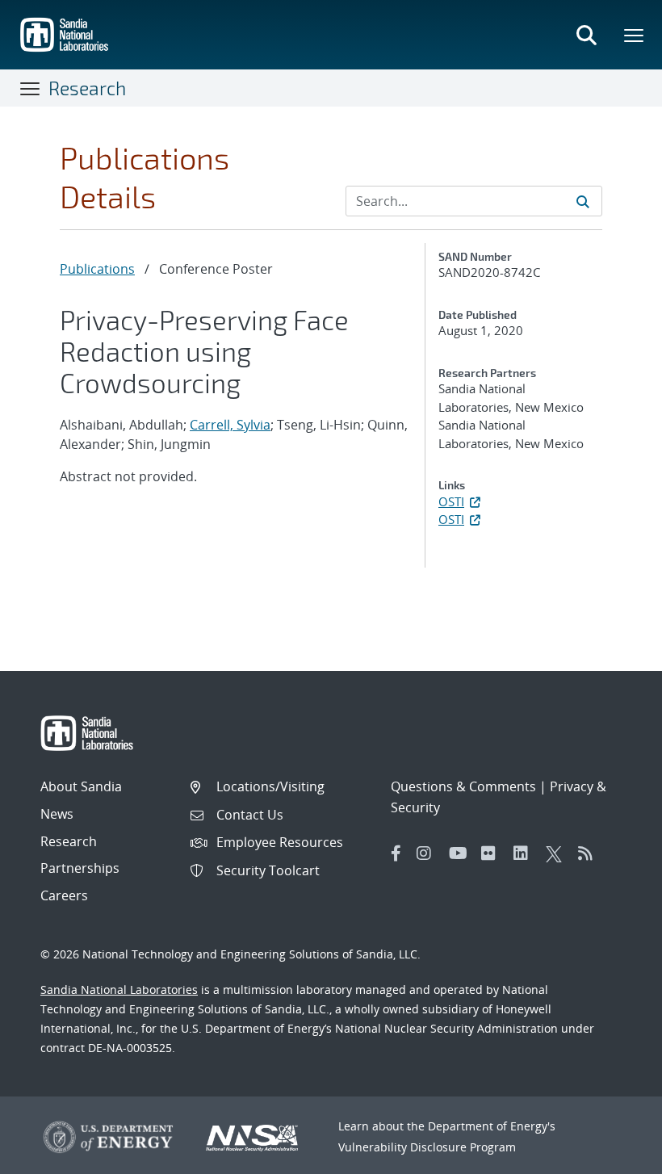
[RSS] (590, 853)
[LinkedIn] (525, 853)
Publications (97, 269)
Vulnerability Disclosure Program (427, 1147)
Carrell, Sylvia (230, 425)
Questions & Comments (463, 786)
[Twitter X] (558, 853)
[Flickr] (493, 853)
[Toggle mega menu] (634, 34)
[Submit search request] (583, 201)
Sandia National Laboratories (119, 989)
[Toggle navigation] (30, 88)
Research (87, 88)
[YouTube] (461, 853)
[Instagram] (429, 853)
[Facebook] (396, 853)
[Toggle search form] (586, 34)
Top (614, 1155)
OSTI (451, 501)
